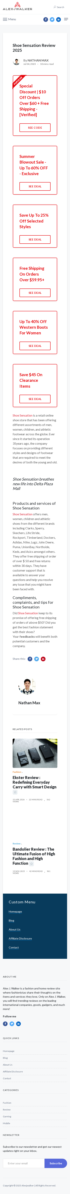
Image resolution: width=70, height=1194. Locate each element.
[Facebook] (45, 19)
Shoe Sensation (22, 415)
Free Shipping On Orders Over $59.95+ (31, 274)
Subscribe (56, 1163)
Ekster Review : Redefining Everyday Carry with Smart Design (34, 782)
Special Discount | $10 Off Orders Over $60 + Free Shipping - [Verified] (34, 100)
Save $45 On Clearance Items (30, 380)
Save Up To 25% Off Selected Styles (34, 221)
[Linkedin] (58, 19)
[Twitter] (52, 19)
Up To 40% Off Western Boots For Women (33, 327)
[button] (9, 19)
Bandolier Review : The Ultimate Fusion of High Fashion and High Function (34, 856)
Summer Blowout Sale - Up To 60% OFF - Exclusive (33, 165)
